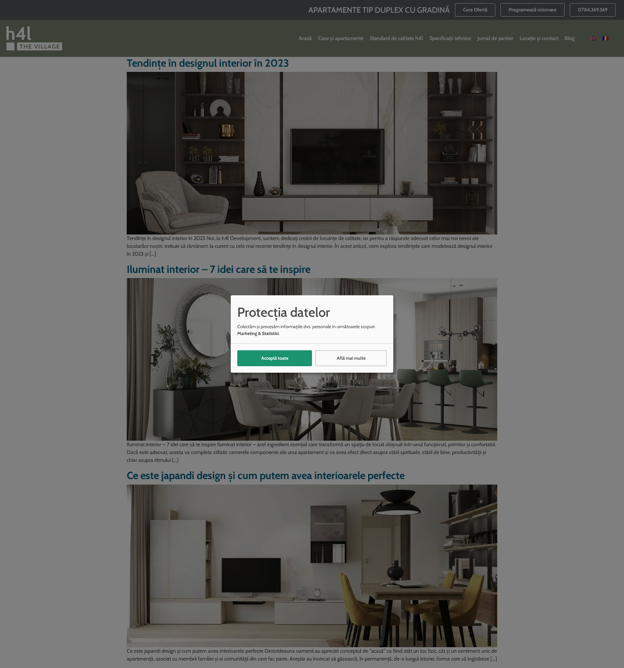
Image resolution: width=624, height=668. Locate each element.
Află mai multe (351, 358)
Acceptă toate (274, 358)
